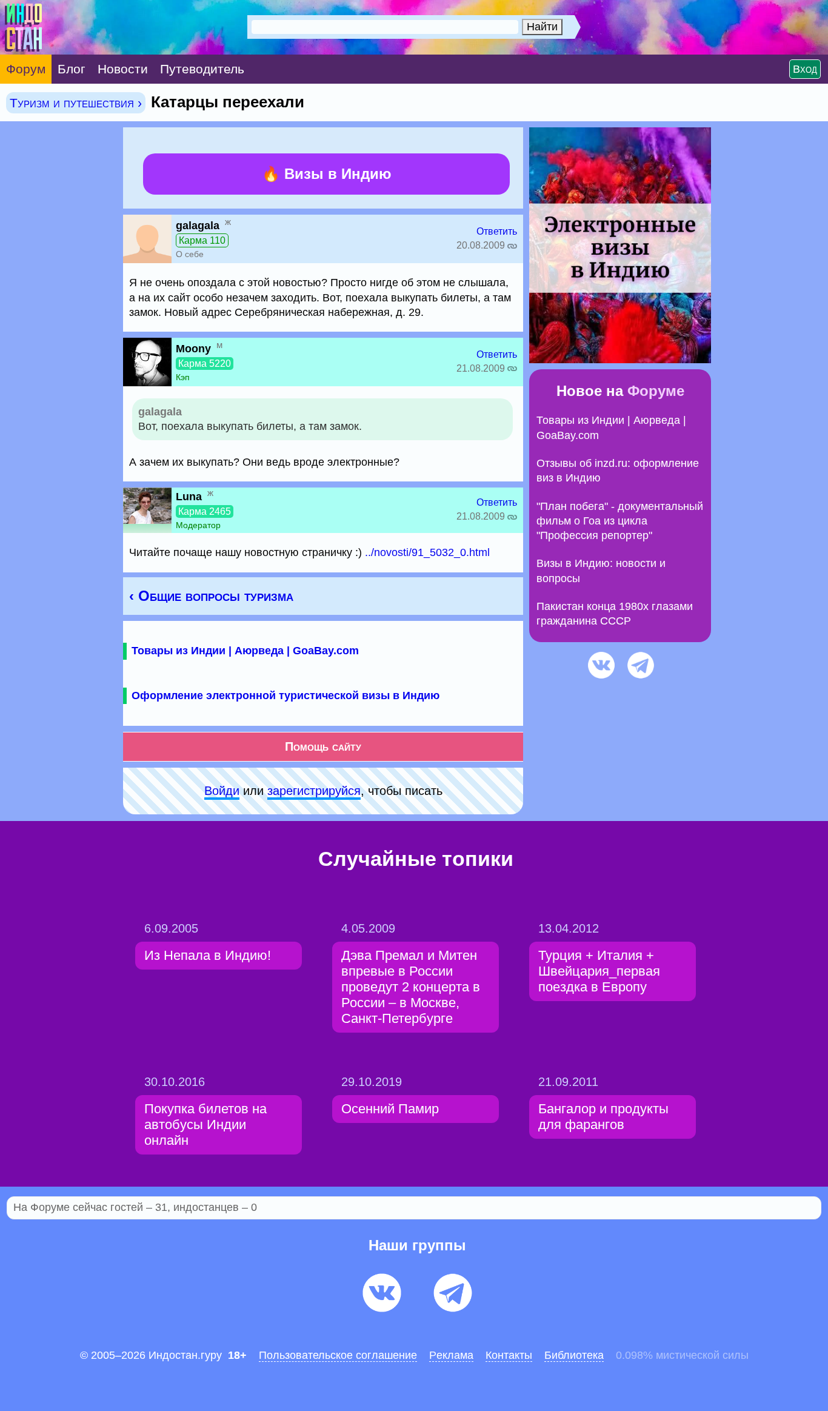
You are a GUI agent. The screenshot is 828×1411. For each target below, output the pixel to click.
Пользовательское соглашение (338, 1355)
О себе (190, 254)
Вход (805, 69)
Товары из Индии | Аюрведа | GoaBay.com (245, 651)
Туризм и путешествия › (76, 103)
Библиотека (574, 1355)
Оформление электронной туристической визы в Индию (285, 695)
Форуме (655, 391)
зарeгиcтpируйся (314, 790)
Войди (221, 790)
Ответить (496, 231)
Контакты (509, 1355)
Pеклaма (451, 1355)
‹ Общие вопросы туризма (211, 596)
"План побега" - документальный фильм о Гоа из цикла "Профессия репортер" (619, 521)
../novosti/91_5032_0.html (427, 552)
